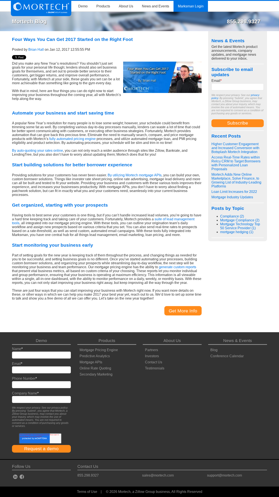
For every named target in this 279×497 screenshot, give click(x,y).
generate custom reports (177, 267)
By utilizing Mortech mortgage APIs (135, 175)
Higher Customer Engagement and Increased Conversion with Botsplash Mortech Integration (235, 148)
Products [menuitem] (103, 6)
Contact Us (153, 362)
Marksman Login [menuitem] (191, 6)
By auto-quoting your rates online (37, 150)
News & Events (237, 340)
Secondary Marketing (96, 374)
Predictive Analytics (95, 356)
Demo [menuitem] (83, 6)
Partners (151, 350)
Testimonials (154, 368)
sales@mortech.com (158, 475)
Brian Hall (36, 49)
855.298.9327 (88, 475)
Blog (214, 350)
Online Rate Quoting (95, 368)
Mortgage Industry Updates (232, 197)
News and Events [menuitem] (155, 6)
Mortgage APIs (91, 362)
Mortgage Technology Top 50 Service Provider (240, 226)
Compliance (232, 216)
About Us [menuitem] (126, 6)
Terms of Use (87, 492)
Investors (152, 356)
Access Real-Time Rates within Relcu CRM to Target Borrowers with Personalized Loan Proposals (235, 163)
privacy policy (59, 407)
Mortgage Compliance (239, 220)
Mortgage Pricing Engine (99, 350)
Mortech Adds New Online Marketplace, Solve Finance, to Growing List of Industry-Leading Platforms (236, 180)
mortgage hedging (236, 232)
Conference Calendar (227, 356)
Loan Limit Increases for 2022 (234, 192)
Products (107, 340)
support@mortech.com (224, 475)
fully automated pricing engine (72, 139)
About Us (172, 340)
